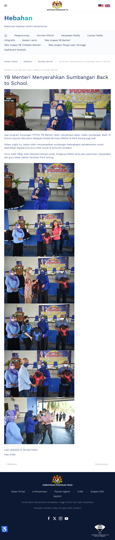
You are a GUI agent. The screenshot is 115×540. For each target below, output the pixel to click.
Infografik (9, 40)
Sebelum (12, 464)
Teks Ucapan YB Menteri (57, 40)
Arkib (80, 491)
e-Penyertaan (39, 491)
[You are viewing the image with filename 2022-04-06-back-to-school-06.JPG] (39, 420)
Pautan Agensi (62, 491)
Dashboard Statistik (15, 49)
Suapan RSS (97, 491)
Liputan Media (95, 35)
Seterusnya (101, 464)
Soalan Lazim (29, 40)
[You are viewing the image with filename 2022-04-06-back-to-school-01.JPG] (39, 186)
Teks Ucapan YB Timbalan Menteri (22, 45)
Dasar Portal (18, 491)
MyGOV (57, 496)
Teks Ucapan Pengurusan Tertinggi (67, 45)
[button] (5, 5)
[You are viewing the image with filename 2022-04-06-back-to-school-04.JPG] (39, 327)
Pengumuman (21, 35)
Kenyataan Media (70, 35)
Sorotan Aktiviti (45, 35)
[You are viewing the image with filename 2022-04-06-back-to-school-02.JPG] (39, 233)
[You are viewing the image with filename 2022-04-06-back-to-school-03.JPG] (39, 280)
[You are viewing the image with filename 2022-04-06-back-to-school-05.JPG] (39, 374)
